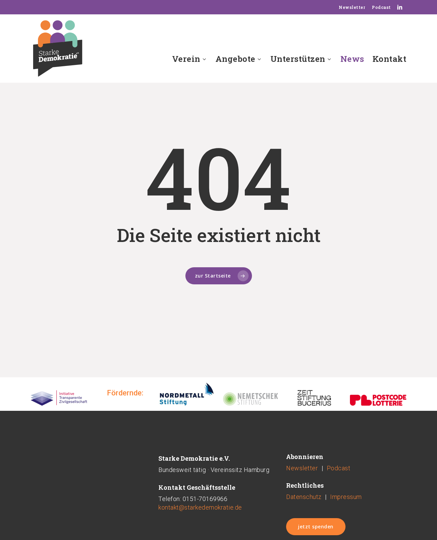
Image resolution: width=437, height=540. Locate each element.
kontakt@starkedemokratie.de (200, 507)
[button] (316, 526)
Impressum (346, 496)
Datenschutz (304, 496)
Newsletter (302, 468)
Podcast (339, 468)
